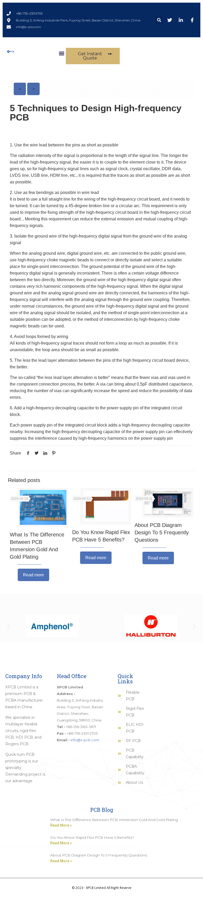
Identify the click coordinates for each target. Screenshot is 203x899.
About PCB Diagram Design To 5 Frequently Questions (162, 532)
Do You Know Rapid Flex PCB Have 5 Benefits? (92, 837)
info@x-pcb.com (85, 740)
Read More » (61, 825)
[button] (159, 20)
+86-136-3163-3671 (81, 727)
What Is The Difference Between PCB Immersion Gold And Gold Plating (114, 820)
